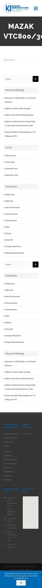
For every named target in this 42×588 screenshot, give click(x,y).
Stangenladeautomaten (14, 253)
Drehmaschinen (11, 214)
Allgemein (9, 201)
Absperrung (9, 194)
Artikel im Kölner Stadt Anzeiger (18, 108)
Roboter (8, 233)
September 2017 (11, 175)
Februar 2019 (10, 156)
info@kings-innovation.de (12, 526)
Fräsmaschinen (11, 220)
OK (21, 583)
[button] (30, 511)
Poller (7, 227)
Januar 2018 (10, 162)
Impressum (28, 570)
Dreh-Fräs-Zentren (12, 207)
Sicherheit (9, 240)
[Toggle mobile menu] (36, 8)
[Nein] (39, 579)
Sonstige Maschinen (13, 246)
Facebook (27, 434)
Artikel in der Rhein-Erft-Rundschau (19, 115)
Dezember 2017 (11, 169)
